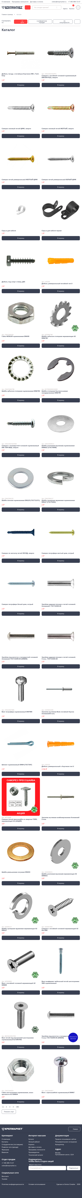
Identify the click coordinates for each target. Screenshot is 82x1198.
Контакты (5, 1142)
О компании (6, 2)
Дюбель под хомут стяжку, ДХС (13, 282)
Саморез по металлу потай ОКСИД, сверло (18, 553)
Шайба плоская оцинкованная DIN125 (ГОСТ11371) (21, 500)
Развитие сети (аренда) (10, 1147)
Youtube (4, 1179)
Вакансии (5, 1152)
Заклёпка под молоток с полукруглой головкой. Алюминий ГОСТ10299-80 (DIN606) (20, 658)
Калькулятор (59, 1144)
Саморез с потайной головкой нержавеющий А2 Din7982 (60, 929)
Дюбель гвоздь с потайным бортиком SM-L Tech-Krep (20, 74)
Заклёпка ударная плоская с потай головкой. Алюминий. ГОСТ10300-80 (59, 605)
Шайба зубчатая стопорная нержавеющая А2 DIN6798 (59, 337)
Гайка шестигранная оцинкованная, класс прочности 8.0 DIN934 (17, 1093)
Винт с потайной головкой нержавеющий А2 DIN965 (18, 984)
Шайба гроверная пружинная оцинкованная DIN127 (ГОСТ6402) (58, 501)
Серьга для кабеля (9, 230)
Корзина (31, 1144)
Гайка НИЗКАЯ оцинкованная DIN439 (15, 336)
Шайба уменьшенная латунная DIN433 (16, 872)
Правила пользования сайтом (65, 1139)
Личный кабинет (34, 1142)
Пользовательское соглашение (66, 1142)
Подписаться (73, 1168)
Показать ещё (9, 1111)
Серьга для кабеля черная (52, 230)
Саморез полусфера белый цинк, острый (17, 604)
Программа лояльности (20, 2)
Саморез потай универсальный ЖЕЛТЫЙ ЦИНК (20, 179)
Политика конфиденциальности (13, 1184)
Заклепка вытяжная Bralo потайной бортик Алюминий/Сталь (58, 712)
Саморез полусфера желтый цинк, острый (58, 553)
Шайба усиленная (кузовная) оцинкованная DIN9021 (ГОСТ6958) (58, 446)
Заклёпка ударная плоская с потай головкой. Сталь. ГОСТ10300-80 (59, 658)
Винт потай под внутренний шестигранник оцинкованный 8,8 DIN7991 (18, 1038)
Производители (34, 1152)
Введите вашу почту (35, 1164)
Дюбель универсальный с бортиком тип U (58, 766)
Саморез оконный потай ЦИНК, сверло (16, 128)
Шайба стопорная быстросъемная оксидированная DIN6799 (55, 392)
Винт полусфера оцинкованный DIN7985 (17, 712)
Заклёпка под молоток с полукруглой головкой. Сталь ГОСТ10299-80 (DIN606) (60, 1037)
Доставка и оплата (36, 2)
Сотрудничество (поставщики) (12, 1144)
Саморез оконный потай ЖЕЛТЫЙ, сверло (58, 128)
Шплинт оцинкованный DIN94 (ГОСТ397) (17, 765)
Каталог (31, 1139)
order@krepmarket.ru (59, 2)
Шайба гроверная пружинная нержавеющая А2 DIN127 (19, 929)
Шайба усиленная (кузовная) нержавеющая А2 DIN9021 (59, 875)
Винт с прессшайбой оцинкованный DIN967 (58, 1092)
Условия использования (37, 1184)
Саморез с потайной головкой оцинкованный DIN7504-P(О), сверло (59, 76)
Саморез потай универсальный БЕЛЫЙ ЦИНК (59, 179)
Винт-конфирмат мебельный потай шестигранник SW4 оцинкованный (60, 982)
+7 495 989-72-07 (74, 2)
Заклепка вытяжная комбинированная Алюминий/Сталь (60, 818)
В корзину (20, 85)
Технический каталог (36, 1155)
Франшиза (5, 1150)
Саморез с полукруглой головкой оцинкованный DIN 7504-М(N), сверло (20, 446)
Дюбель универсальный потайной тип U (57, 283)
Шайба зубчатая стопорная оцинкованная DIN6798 (21, 391)
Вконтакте (5, 1176)
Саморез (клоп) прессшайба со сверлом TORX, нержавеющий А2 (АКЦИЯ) (19, 820)
